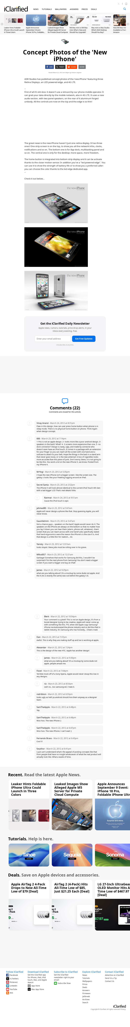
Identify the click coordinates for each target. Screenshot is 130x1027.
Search (85, 1002)
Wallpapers (87, 981)
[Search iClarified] (124, 9)
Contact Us (109, 981)
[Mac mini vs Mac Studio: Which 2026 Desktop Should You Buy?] (101, 25)
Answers (86, 990)
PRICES (85, 9)
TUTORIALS (47, 9)
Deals (84, 987)
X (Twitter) (14, 978)
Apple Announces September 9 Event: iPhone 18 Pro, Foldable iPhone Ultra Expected (35, 31)
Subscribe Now (64, 983)
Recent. (15, 774)
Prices (84, 984)
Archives (86, 999)
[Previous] (2, 24)
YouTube (13, 989)
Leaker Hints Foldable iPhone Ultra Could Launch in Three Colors (14, 30)
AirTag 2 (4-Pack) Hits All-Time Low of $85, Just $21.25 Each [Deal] (71, 887)
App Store (35, 985)
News (84, 975)
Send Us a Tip (111, 978)
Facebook (14, 975)
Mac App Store (37, 989)
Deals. (14, 875)
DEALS (94, 9)
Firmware (86, 993)
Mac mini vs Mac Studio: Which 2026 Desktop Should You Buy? (100, 30)
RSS (11, 993)
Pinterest (14, 982)
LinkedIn (13, 985)
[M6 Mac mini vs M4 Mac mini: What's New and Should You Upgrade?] (80, 25)
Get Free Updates (83, 338)
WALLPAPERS (61, 9)
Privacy (123, 1009)
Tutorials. (17, 838)
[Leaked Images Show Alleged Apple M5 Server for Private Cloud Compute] (58, 25)
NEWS (35, 9)
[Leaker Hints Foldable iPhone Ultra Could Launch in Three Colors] (14, 25)
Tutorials (86, 978)
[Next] (128, 24)
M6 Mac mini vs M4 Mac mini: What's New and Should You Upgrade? (79, 30)
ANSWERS (74, 9)
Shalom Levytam (76, 72)
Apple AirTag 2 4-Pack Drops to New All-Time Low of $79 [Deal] (28, 887)
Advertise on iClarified (114, 975)
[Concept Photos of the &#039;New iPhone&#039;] (56, 203)
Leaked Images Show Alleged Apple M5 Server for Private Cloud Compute (58, 30)
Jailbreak (86, 996)
